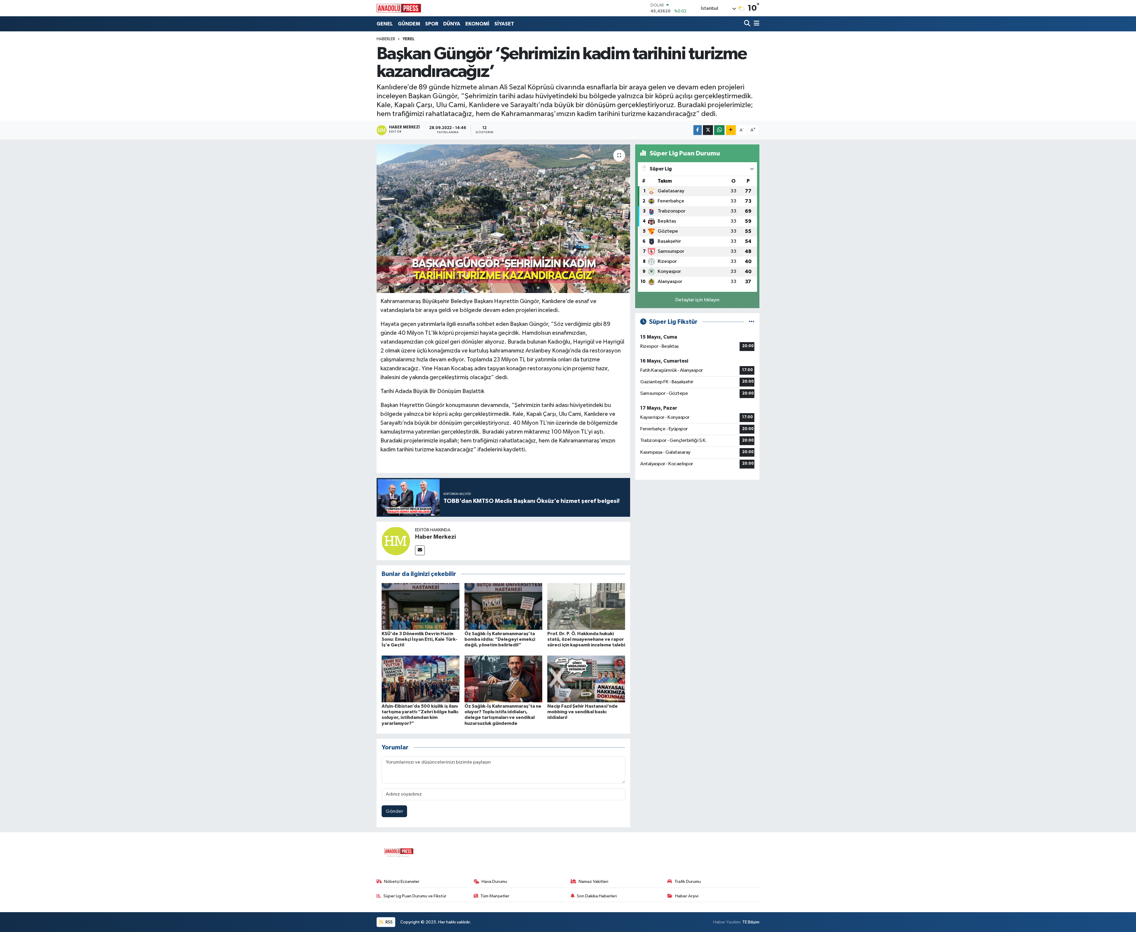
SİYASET (504, 23)
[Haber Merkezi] (396, 540)
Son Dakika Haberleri (597, 896)
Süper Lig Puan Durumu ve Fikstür (414, 896)
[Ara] (747, 23)
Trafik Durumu (687, 881)
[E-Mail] (420, 550)
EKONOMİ (477, 23)
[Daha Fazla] (731, 130)
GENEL (385, 23)
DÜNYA (451, 23)
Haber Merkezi (435, 537)
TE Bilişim (750, 922)
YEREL (408, 39)
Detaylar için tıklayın (697, 299)
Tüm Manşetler (494, 896)
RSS (389, 922)
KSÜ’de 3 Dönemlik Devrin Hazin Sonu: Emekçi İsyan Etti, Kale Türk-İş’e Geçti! (419, 639)
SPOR (431, 23)
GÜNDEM (409, 23)
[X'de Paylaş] (708, 130)
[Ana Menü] (755, 23)
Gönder (394, 811)
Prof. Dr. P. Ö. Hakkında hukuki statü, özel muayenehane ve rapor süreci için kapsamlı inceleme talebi (586, 639)
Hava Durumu (494, 881)
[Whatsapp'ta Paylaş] (719, 130)
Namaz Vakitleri (593, 881)
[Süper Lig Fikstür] (751, 321)
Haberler (386, 39)
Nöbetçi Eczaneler (401, 881)
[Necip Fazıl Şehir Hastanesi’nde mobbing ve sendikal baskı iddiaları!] (586, 678)
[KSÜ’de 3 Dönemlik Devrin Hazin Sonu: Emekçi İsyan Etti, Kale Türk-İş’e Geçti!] (420, 606)
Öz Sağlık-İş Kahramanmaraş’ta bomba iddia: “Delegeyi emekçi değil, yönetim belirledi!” (499, 639)
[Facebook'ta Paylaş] (697, 130)
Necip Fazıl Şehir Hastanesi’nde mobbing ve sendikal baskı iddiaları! (582, 712)
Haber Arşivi (686, 896)
